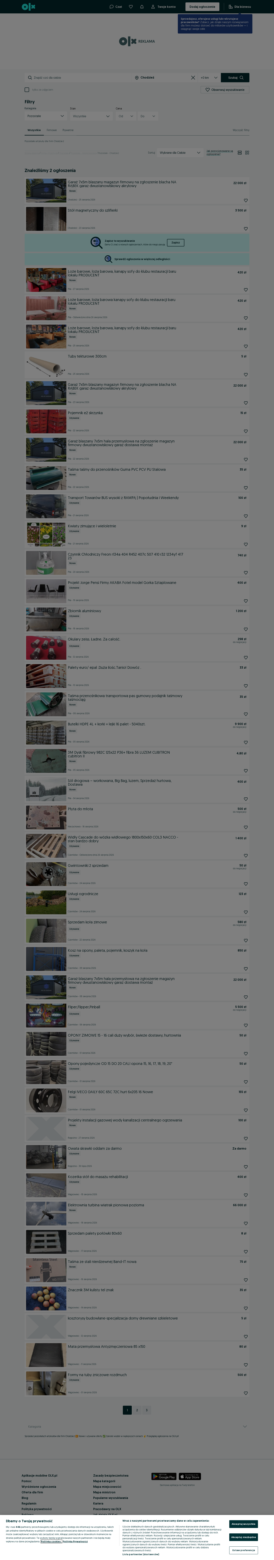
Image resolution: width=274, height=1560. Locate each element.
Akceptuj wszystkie (243, 1523)
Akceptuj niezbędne (243, 1537)
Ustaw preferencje (243, 1550)
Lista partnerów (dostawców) (140, 1554)
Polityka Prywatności (75, 1541)
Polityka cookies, (51, 1541)
